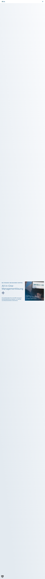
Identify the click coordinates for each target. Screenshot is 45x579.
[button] (2, 576)
